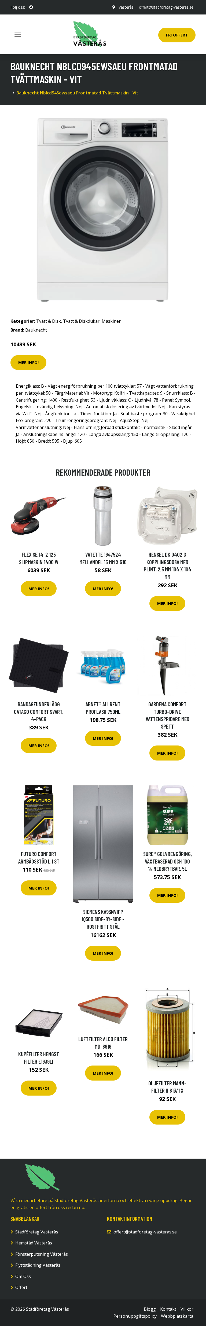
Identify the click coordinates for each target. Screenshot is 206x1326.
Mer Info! (28, 362)
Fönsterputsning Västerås (41, 1254)
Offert (21, 1287)
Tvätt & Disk (48, 321)
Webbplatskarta (177, 1316)
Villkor (187, 1309)
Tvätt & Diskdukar (81, 321)
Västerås (126, 7)
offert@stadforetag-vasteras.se (166, 7)
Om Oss (23, 1276)
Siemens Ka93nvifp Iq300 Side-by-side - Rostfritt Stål (103, 919)
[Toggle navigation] (17, 34)
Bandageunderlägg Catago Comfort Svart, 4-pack (38, 711)
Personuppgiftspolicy (135, 1316)
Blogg (150, 1309)
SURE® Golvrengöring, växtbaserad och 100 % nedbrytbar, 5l (167, 861)
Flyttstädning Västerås (37, 1265)
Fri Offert (177, 35)
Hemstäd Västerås (33, 1243)
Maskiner (111, 321)
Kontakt (168, 1309)
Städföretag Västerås (36, 1232)
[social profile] (31, 7)
